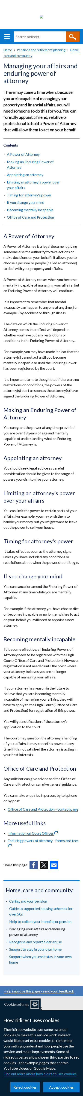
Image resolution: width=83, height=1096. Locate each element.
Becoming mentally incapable (30, 210)
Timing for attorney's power (29, 195)
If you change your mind (25, 202)
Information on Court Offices (33, 833)
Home (7, 50)
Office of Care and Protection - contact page (43, 809)
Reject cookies (25, 1087)
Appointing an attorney (25, 174)
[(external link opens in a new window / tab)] (34, 865)
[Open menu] (7, 36)
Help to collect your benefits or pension (40, 921)
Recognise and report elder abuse (35, 942)
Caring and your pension (28, 901)
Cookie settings (16, 1004)
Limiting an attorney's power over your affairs (33, 185)
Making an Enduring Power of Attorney (30, 164)
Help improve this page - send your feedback (38, 991)
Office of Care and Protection (30, 217)
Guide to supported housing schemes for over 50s (41, 911)
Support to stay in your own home (35, 949)
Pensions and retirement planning (41, 50)
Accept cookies (61, 1087)
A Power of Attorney (23, 154)
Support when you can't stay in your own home (40, 959)
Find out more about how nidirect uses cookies (40, 1074)
